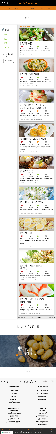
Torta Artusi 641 (42, 413)
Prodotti (16, 8)
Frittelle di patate (42, 419)
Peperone (37, 246)
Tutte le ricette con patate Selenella (14, 422)
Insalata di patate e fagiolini (29, 74)
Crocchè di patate (42, 415)
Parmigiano (41, 151)
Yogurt (40, 213)
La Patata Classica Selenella (42, 388)
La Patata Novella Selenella (42, 390)
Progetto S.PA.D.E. (14, 399)
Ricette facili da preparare (14, 421)
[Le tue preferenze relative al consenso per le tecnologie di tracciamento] (7, 432)
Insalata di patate (26, 233)
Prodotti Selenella (42, 399)
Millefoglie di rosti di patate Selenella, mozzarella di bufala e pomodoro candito (33, 107)
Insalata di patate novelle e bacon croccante (31, 267)
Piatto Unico (29, 85)
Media (38, 113)
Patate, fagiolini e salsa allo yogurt (31, 202)
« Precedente (22, 317)
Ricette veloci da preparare (14, 419)
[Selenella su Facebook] (2, 3)
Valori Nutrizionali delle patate (14, 392)
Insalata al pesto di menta (42, 421)
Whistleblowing (52, 429)
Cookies (2, 429)
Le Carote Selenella (42, 395)
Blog (49, 8)
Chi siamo (8, 8)
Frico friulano (42, 410)
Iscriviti (28, 371)
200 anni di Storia (14, 390)
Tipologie (6, 29)
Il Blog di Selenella (14, 401)
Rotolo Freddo (42, 422)
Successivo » (51, 317)
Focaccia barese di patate (42, 416)
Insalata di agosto (26, 43)
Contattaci (52, 381)
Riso (34, 151)
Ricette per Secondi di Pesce (14, 413)
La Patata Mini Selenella (42, 392)
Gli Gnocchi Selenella (42, 396)
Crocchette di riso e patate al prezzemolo (33, 139)
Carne (5, 34)
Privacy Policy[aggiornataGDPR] (12, 429)
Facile (38, 48)
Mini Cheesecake (42, 418)
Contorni (28, 54)
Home (20, 26)
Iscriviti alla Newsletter (14, 402)
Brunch (24, 182)
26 (41, 317)
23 (35, 317)
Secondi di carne (29, 119)
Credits (21, 429)
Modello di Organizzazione (30, 429)
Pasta (5, 39)
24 (37, 317)
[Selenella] (28, 3)
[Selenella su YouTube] (7, 3)
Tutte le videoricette (42, 424)
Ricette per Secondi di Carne (14, 412)
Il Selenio (14, 395)
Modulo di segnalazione (42, 429)
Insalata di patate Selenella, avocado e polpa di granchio (32, 301)
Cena (24, 119)
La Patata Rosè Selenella (42, 393)
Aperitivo (25, 279)
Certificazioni (14, 396)
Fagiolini (38, 85)
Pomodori (39, 119)
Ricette (24, 8)
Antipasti (29, 182)
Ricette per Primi (14, 410)
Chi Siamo (14, 388)
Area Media (44, 381)
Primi (28, 151)
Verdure (8, 48)
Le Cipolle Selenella (42, 398)
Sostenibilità (41, 8)
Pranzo (24, 54)
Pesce (5, 43)
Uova (42, 85)
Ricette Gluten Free (14, 418)
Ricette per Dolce (14, 416)
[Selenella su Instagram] (5, 3)
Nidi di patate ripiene (26, 171)
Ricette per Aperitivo (14, 415)
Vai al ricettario (8, 60)
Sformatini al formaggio (42, 412)
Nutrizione (32, 8)
